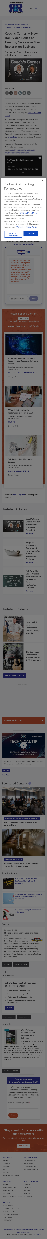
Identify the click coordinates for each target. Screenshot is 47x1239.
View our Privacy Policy (26, 227)
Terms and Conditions (28, 213)
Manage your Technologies (13, 234)
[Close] (42, 180)
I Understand (31, 233)
